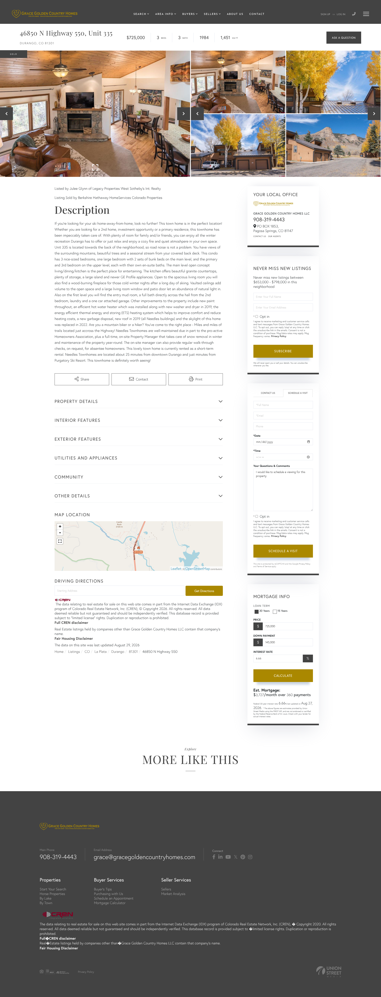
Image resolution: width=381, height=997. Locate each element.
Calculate (283, 675)
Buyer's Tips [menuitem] (103, 889)
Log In (341, 14)
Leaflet (176, 568)
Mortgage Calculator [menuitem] (109, 903)
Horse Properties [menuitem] (52, 893)
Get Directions (204, 591)
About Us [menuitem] (235, 14)
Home (59, 651)
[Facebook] (213, 857)
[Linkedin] (220, 857)
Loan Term (261, 606)
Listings (74, 651)
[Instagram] (250, 857)
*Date (257, 435)
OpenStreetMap (197, 568)
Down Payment (264, 636)
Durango (117, 651)
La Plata (100, 651)
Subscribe (283, 351)
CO (87, 651)
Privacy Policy (278, 336)
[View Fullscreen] (60, 541)
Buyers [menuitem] (188, 14)
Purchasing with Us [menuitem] (108, 893)
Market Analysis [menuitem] (173, 893)
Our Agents (274, 236)
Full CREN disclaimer (71, 622)
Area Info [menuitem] (164, 14)
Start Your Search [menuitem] (53, 889)
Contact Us (259, 236)
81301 (133, 651)
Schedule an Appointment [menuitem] (113, 898)
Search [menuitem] (139, 14)
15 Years (283, 611)
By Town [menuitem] (46, 903)
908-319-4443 (269, 219)
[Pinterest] (243, 857)
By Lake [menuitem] (45, 898)
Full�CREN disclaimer (58, 938)
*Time (257, 451)
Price (257, 619)
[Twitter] (236, 857)
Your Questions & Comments (271, 466)
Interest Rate (263, 652)
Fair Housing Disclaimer (74, 638)
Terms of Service (264, 566)
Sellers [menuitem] (211, 14)
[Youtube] (228, 857)
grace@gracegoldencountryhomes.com (144, 857)
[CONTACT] (343, 38)
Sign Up (325, 14)
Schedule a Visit (298, 393)
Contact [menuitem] (257, 14)
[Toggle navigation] (366, 14)
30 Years (264, 611)
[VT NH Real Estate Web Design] (328, 971)
